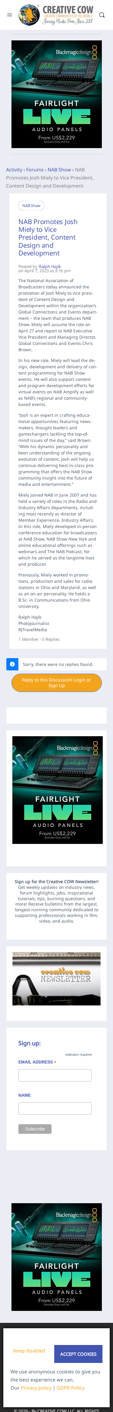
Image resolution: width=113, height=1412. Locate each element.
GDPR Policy (70, 1387)
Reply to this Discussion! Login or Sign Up (56, 683)
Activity (14, 169)
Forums (35, 169)
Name (24, 1095)
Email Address (37, 1062)
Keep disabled (29, 1350)
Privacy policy (36, 1387)
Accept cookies (78, 1354)
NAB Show (59, 169)
